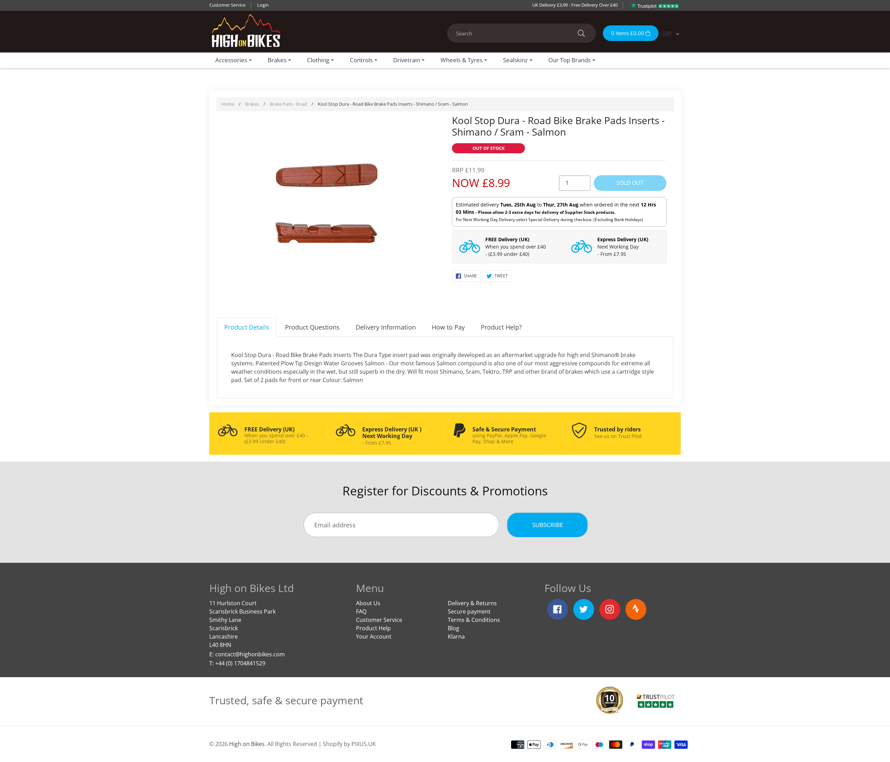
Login (263, 5)
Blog (453, 628)
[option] (331, 211)
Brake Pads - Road (288, 104)
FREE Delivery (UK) (507, 239)
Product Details (246, 327)
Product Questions (312, 327)
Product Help (373, 628)
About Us (368, 603)
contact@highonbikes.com (250, 654)
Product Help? (501, 327)
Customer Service (227, 5)
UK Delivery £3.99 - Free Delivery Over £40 (574, 5)
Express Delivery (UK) (622, 239)
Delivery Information (386, 327)
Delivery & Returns (472, 603)
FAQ (361, 611)
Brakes (252, 104)
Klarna (456, 636)
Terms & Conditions (474, 620)
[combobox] (521, 33)
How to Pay (448, 327)
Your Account (373, 636)
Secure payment (469, 611)
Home (227, 104)
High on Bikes (247, 744)
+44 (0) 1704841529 (240, 663)
